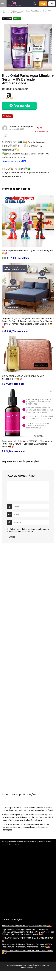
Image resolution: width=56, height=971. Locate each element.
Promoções (12, 11)
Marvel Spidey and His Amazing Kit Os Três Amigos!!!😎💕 (27, 926)
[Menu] (3, 3)
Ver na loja (21, 106)
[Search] (34, 3)
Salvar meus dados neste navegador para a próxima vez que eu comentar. (28, 530)
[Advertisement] (19, 568)
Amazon (17, 18)
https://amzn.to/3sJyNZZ (14, 161)
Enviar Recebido (43, 3)
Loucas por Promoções (21, 126)
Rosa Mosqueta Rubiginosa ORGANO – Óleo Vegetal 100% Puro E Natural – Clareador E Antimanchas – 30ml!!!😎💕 (27, 444)
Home (4, 11)
